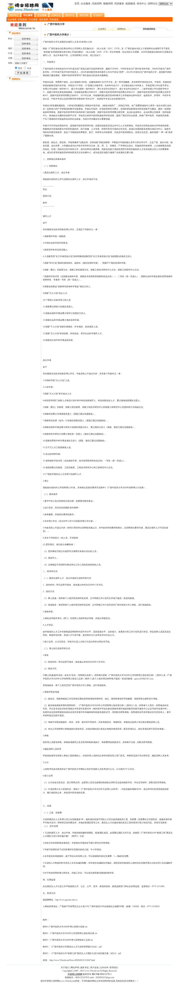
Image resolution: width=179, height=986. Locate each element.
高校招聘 (97, 3)
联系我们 (114, 967)
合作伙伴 (104, 967)
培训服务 (119, 3)
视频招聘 (108, 3)
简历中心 (14, 15)
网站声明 (75, 967)
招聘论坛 (153, 3)
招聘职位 (121, 29)
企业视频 (41, 15)
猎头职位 (69, 15)
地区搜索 (43, 19)
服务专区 (84, 967)
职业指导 (97, 15)
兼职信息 (83, 15)
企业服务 (86, 3)
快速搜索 (12, 19)
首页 (76, 3)
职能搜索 (22, 19)
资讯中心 (141, 3)
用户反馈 (94, 967)
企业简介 (102, 29)
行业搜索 (33, 19)
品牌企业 (55, 15)
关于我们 (65, 967)
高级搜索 (54, 19)
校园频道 (130, 3)
